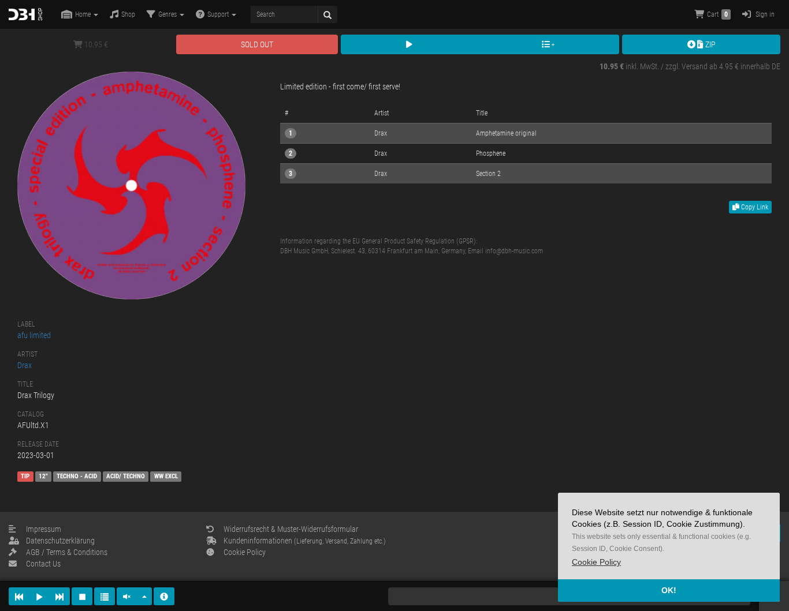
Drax (24, 365)
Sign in (764, 14)
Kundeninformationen (305, 540)
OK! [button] (668, 590)
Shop (128, 14)
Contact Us (43, 563)
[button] (596, 562)
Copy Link (753, 207)
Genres (168, 14)
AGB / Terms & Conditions (66, 552)
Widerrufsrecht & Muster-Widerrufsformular (291, 529)
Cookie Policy (245, 552)
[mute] (127, 596)
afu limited (34, 335)
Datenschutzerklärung (60, 540)
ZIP (710, 44)
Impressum (43, 529)
